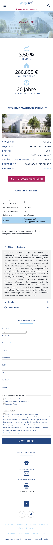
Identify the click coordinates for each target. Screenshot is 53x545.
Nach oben (26, 504)
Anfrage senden (26, 441)
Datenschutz (24, 534)
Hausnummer (7, 357)
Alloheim (46, 168)
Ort (5, 372)
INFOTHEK (44, 525)
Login (43, 534)
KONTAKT (31, 528)
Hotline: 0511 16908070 (27, 9)
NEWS (21, 525)
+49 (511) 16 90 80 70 (26, 469)
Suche (48, 5)
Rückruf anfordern (11, 404)
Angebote (11, 525)
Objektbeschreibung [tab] (16, 247)
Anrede (5, 329)
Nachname (6, 343)
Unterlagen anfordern (28, 178)
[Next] (46, 126)
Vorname (6, 335)
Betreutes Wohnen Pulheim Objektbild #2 (27, 136)
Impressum (12, 534)
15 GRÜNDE (32, 525)
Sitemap (35, 534)
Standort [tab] (11, 302)
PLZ (5, 365)
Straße (5, 350)
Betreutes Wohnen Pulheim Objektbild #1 (25, 136)
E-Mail (5, 387)
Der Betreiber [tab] (13, 307)
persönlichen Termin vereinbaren (17, 401)
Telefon (5, 380)
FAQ (21, 528)
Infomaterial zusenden (13, 399)
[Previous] (7, 126)
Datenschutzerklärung (11, 433)
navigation (5, 5)
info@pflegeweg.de (26, 479)
